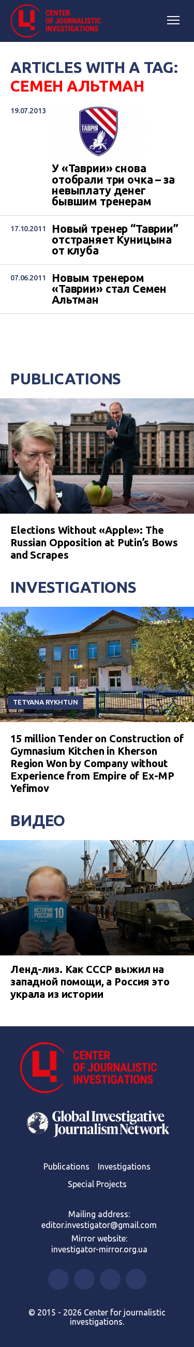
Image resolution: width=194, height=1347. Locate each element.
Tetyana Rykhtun (45, 702)
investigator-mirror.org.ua (99, 1249)
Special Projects (97, 1184)
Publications (65, 378)
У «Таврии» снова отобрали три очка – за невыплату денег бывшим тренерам (113, 185)
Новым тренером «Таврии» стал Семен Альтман (109, 289)
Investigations (73, 587)
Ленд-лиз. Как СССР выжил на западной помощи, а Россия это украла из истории (90, 981)
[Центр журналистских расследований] (59, 21)
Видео (37, 820)
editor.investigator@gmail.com (99, 1225)
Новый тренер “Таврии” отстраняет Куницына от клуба (115, 240)
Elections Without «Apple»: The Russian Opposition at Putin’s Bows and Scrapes (94, 542)
